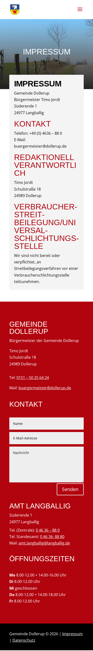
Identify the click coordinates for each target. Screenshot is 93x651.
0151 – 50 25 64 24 (32, 377)
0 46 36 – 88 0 (48, 530)
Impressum (72, 633)
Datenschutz (23, 640)
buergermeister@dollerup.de (45, 387)
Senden (70, 489)
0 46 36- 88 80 (52, 536)
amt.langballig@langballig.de (44, 543)
